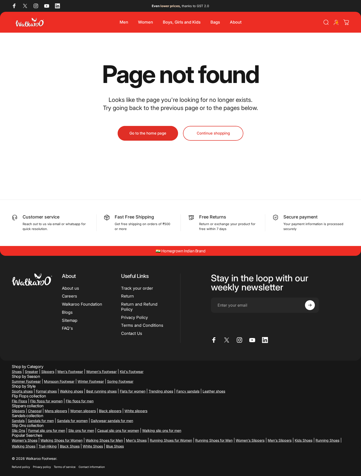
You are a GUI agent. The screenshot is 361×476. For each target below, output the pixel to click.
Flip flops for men (80, 401)
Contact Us (131, 333)
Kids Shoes (303, 440)
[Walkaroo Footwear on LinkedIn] (57, 5)
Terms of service (65, 467)
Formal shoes (46, 391)
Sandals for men (41, 421)
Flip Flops (19, 401)
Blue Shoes (115, 446)
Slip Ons (18, 430)
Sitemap (69, 320)
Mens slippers (56, 411)
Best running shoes (101, 391)
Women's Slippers (250, 440)
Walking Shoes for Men (104, 440)
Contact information (92, 467)
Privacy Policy (134, 317)
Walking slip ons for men (161, 430)
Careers (69, 296)
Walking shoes (71, 391)
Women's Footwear (101, 371)
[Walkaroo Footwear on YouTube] (46, 5)
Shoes (17, 371)
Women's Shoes (24, 440)
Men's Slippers (280, 440)
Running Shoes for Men (214, 440)
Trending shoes (161, 391)
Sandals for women (72, 421)
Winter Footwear (91, 381)
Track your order (137, 288)
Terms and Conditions (142, 325)
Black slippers (110, 411)
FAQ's (67, 328)
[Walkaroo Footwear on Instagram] (35, 5)
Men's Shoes (136, 440)
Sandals (18, 421)
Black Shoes (70, 446)
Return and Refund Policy (139, 307)
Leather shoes (214, 391)
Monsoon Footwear (59, 381)
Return (127, 296)
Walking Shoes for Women (62, 440)
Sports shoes (22, 391)
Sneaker (31, 371)
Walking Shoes (23, 446)
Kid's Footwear (131, 371)
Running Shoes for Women (171, 440)
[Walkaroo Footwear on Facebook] (14, 5)
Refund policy (21, 467)
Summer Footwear (26, 381)
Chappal (35, 411)
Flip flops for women (46, 401)
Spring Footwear (120, 381)
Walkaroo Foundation (82, 304)
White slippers (136, 411)
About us (70, 288)
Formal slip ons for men (46, 430)
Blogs (67, 312)
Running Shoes (327, 440)
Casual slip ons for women (118, 430)
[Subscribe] (310, 305)
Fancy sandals (187, 391)
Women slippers (83, 411)
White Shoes (93, 446)
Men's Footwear (70, 371)
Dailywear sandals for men (112, 421)
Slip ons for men (81, 430)
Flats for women (132, 391)
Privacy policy (42, 467)
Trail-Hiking (48, 446)
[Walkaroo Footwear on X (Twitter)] (25, 5)
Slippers (47, 371)
